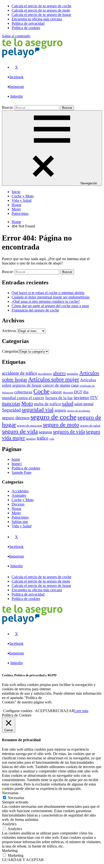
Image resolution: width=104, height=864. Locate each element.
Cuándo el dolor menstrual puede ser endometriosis (50, 297)
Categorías (10, 351)
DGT (78, 391)
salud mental (83, 404)
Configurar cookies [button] (17, 711)
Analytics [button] (9, 824)
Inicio (16, 192)
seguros (45, 431)
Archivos (9, 331)
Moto (27, 403)
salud (67, 403)
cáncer (56, 391)
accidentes (45, 373)
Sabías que (20, 522)
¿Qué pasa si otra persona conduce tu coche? (46, 301)
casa (75, 385)
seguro (60, 410)
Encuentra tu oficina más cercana (37, 590)
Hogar (16, 205)
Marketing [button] (10, 850)
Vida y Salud (21, 200)
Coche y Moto (23, 196)
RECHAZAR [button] (63, 711)
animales (72, 373)
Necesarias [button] (10, 793)
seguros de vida (69, 432)
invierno (81, 397)
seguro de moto (61, 424)
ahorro (59, 373)
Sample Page (21, 472)
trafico (42, 438)
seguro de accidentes (78, 410)
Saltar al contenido (16, 36)
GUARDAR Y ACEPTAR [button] (23, 860)
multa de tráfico (47, 404)
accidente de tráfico (19, 373)
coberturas (23, 391)
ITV (94, 397)
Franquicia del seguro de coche (35, 310)
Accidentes (20, 491)
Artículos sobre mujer (53, 379)
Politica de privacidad (28, 594)
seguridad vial (37, 410)
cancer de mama (56, 385)
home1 (17, 464)
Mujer (16, 209)
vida (51, 438)
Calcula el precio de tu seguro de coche (41, 577)
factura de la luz (59, 398)
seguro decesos (16, 417)
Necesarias (16, 798)
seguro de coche (53, 417)
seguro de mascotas (29, 425)
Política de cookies (26, 468)
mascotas (11, 403)
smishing (31, 438)
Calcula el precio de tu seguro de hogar (41, 586)
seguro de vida (20, 431)
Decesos (18, 504)
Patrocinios (20, 213)
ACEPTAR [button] (44, 711)
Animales (19, 495)
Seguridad (11, 410)
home (16, 459)
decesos (68, 392)
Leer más (81, 711)
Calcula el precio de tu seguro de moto (41, 581)
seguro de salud (90, 425)
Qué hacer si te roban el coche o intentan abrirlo (48, 293)
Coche (41, 391)
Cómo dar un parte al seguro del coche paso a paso (50, 306)
